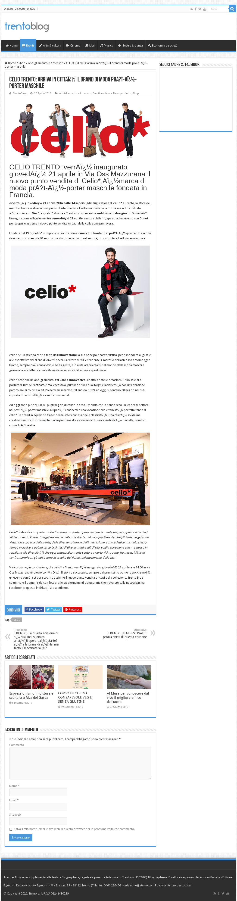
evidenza (106, 93)
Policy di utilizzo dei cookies (173, 885)
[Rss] (191, 9)
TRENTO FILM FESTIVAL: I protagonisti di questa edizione (125, 633)
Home (14, 45)
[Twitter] (200, 9)
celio (17, 619)
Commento (16, 745)
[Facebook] (195, 9)
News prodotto (122, 93)
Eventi (30, 45)
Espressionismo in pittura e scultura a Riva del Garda (31, 695)
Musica (108, 45)
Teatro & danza (132, 45)
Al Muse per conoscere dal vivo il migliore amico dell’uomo (128, 697)
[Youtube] (204, 9)
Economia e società (165, 45)
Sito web (15, 814)
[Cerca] (232, 8)
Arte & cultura (52, 45)
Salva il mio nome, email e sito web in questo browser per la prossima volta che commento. (74, 829)
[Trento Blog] (27, 26)
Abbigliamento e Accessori (45, 63)
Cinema (75, 45)
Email (14, 800)
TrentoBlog (19, 93)
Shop (22, 63)
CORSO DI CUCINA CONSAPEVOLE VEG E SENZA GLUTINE (75, 697)
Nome (14, 786)
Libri (92, 45)
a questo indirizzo (35, 587)
